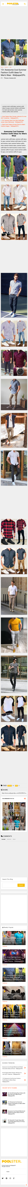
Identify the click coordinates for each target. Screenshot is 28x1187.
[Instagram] (10, 1178)
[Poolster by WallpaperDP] (13, 4)
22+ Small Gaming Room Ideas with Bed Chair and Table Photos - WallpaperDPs (14, 959)
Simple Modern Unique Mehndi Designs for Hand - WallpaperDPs (13, 996)
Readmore (5, 946)
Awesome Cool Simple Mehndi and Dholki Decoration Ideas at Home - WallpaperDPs (16, 1112)
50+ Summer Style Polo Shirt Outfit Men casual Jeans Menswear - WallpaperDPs (12, 121)
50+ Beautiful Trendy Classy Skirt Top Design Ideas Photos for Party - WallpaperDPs (16, 1122)
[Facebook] (13, 1178)
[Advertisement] (14, 23)
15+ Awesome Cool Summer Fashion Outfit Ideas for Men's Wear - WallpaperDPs (14, 978)
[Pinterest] (6, 1178)
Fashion (6, 67)
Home (2, 67)
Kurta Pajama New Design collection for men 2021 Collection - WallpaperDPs (13, 117)
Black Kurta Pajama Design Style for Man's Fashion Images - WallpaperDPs (13, 125)
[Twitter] (2, 1178)
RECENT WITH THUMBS (9, 1088)
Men (10, 67)
